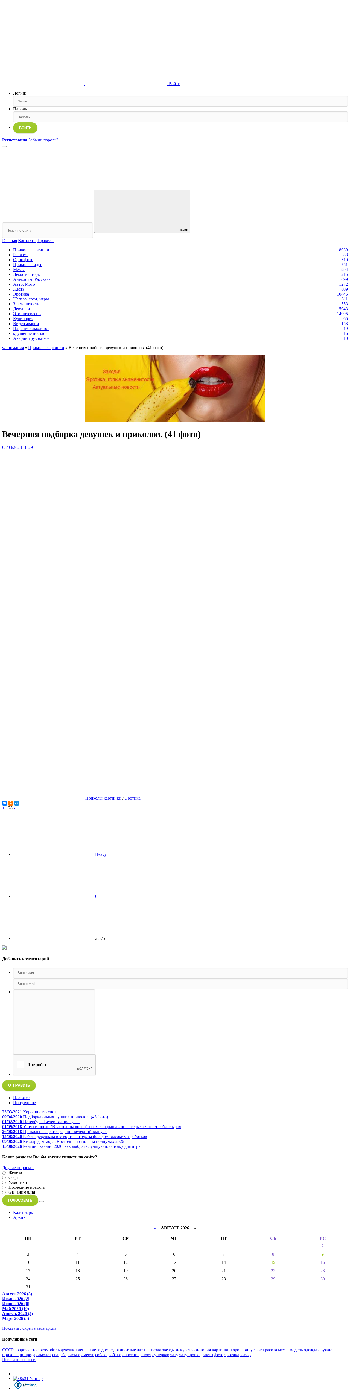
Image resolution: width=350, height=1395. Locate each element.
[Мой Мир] (16, 803)
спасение (130, 1354)
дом (105, 1349)
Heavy (101, 854)
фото (218, 1354)
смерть (87, 1354)
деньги (84, 1349)
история (203, 1349)
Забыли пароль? (43, 140)
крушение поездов (30, 333)
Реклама (20, 254)
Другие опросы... (18, 1167)
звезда (155, 1349)
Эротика (21, 294)
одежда (310, 1349)
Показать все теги (19, 1359)
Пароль (20, 109)
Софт (12, 1177)
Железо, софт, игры (31, 299)
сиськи (74, 1354)
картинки (221, 1349)
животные (126, 1349)
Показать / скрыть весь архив (29, 1328)
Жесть (18, 289)
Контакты (27, 240)
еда (113, 1349)
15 (273, 1262)
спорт (146, 1354)
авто (32, 1349)
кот (259, 1349)
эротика (231, 1354)
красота (270, 1349)
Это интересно (27, 313)
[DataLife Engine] (43, 41)
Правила (45, 240)
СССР (8, 1349)
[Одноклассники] (10, 803)
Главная (9, 240)
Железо (14, 1172)
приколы (10, 1354)
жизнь (142, 1349)
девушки (69, 1349)
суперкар (160, 1354)
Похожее (21, 1097)
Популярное (24, 1102)
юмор (245, 1354)
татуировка (189, 1354)
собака (101, 1354)
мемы (283, 1349)
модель (296, 1349)
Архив (19, 1217)
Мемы (19, 269)
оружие (325, 1349)
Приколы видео (27, 264)
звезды (168, 1349)
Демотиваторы (27, 274)
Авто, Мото (24, 284)
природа (27, 1354)
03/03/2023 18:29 (17, 447)
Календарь (23, 1212)
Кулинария (23, 318)
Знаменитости (26, 304)
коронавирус (243, 1349)
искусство (185, 1349)
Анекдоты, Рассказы (32, 279)
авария (21, 1349)
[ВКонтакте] (4, 803)
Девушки (21, 308)
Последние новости (26, 1187)
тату (174, 1354)
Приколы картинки (31, 249)
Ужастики (17, 1182)
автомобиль (49, 1349)
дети (96, 1349)
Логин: (19, 93)
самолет (43, 1354)
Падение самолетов (31, 328)
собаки (115, 1354)
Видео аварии (26, 323)
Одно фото (23, 259)
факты (207, 1354)
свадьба (59, 1354)
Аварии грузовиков (31, 338)
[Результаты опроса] (41, 1201)
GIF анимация (21, 1192)
